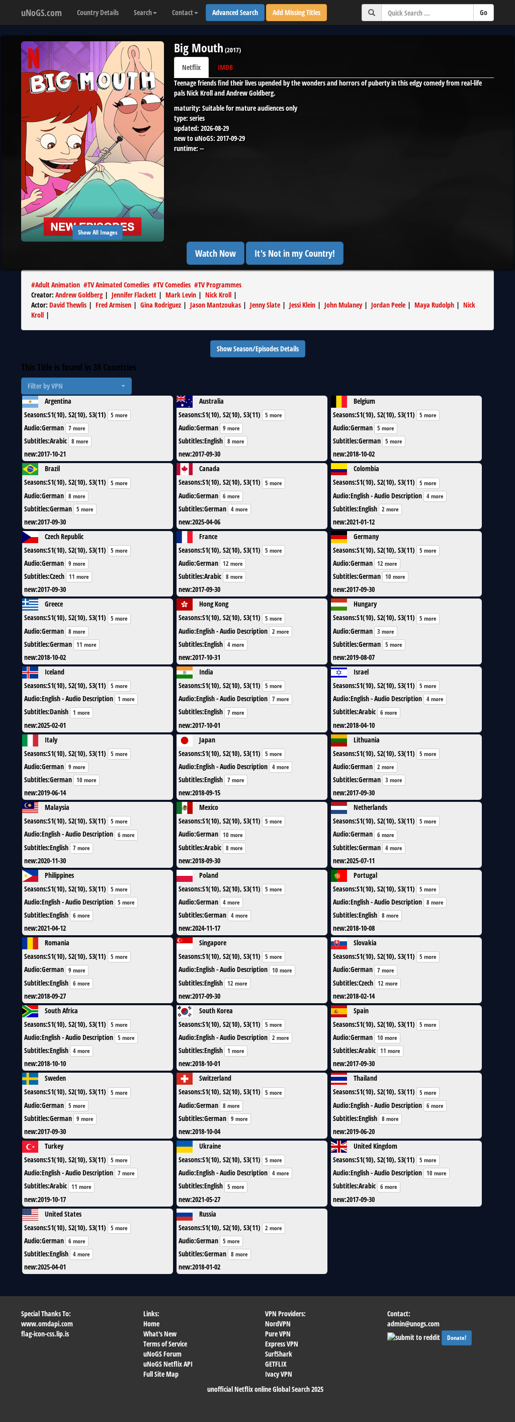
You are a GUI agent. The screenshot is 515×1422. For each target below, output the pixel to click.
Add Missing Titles (296, 12)
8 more (80, 441)
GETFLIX (276, 1364)
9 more (231, 428)
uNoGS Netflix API (168, 1364)
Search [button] (143, 12)
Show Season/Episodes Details (258, 348)
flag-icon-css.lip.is (45, 1333)
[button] (76, 386)
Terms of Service (165, 1344)
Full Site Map (161, 1374)
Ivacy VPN (278, 1374)
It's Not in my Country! (294, 253)
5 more (119, 415)
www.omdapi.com (47, 1323)
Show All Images (97, 232)
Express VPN (281, 1344)
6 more (231, 496)
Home (151, 1323)
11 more (79, 576)
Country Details (98, 12)
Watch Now (215, 253)
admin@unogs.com (413, 1323)
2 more (390, 509)
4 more (239, 509)
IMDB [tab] (225, 67)
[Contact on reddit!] (414, 1336)
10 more (395, 576)
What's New (160, 1333)
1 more (126, 699)
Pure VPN (278, 1333)
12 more (233, 563)
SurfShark (278, 1354)
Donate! (456, 1337)
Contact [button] (182, 12)
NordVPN (278, 1323)
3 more (385, 631)
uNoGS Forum (162, 1354)
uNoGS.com (41, 13)
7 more (76, 428)
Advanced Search (235, 12)
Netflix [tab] (191, 67)
